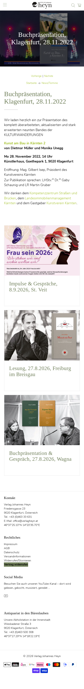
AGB (7, 548)
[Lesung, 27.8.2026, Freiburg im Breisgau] (42, 335)
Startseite (31, 83)
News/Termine (50, 83)
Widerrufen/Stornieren (17, 560)
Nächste (48, 76)
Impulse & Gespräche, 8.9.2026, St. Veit (33, 287)
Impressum (10, 544)
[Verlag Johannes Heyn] (42, 5)
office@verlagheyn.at (25, 521)
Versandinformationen (17, 556)
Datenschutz (11, 552)
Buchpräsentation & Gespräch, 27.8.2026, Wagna (40, 456)
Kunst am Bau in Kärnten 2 (24, 143)
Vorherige (36, 76)
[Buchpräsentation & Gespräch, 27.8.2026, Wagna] (42, 420)
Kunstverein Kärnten (61, 203)
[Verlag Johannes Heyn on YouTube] (6, 597)
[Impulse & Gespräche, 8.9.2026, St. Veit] (42, 251)
